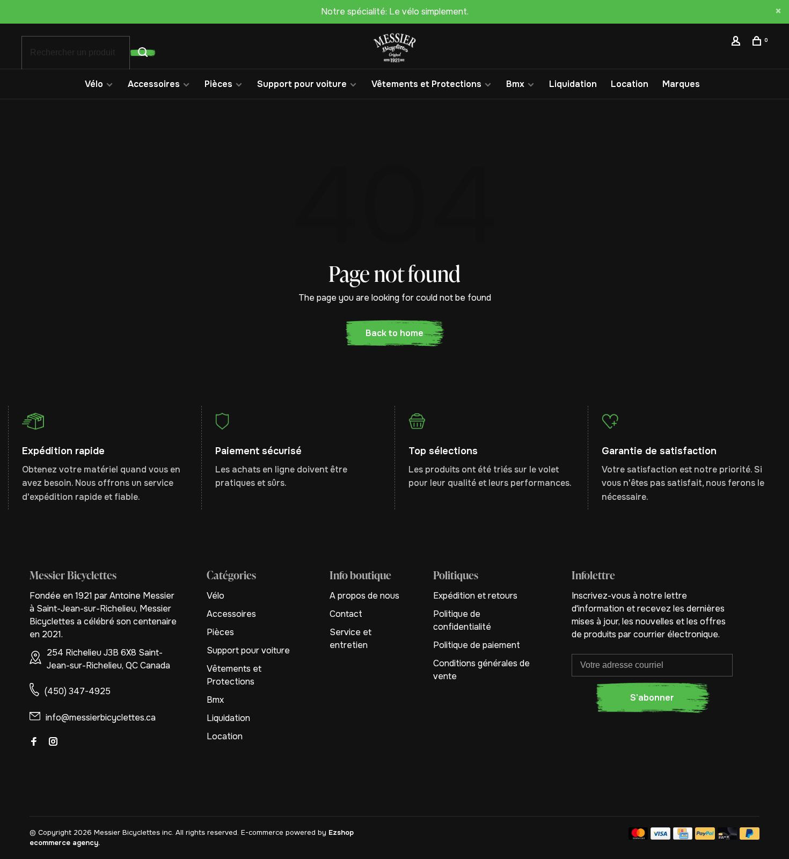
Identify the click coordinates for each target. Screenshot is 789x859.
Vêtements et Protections (426, 84)
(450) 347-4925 (78, 691)
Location (629, 84)
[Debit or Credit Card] (727, 836)
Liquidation (573, 84)
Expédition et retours (475, 595)
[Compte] (737, 42)
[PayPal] (705, 836)
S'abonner (652, 697)
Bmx (515, 84)
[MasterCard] (638, 836)
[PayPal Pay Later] (749, 836)
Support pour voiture (302, 84)
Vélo (94, 84)
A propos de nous (364, 595)
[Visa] (660, 836)
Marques (681, 84)
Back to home (394, 333)
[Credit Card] (682, 836)
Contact (346, 614)
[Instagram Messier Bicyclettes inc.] (53, 742)
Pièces (218, 84)
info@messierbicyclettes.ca (101, 717)
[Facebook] (34, 742)
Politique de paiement (476, 645)
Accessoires (154, 84)
